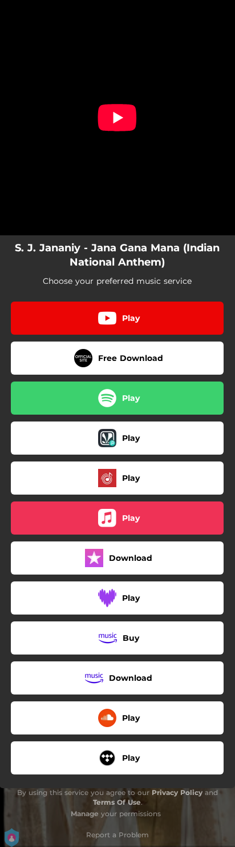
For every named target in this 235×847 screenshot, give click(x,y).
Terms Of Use (117, 802)
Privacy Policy (177, 792)
